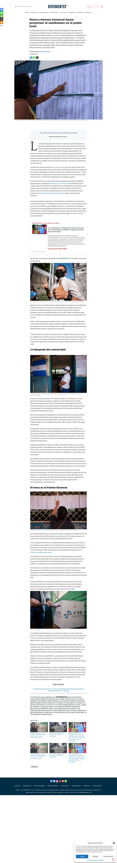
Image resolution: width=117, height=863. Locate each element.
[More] (1, 22)
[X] (1, 19)
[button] (114, 843)
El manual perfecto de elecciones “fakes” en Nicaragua (56, 734)
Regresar (34, 766)
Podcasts (80, 12)
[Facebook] (1, 9)
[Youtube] (63, 781)
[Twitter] (54, 781)
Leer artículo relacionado (57, 248)
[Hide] (0, 25)
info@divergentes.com (85, 792)
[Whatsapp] (1, 12)
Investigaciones (43, 12)
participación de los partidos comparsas (51, 193)
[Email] (1, 16)
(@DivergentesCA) (44, 52)
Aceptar (82, 856)
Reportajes (34, 12)
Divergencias (72, 12)
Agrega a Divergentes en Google (57, 136)
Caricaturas (87, 12)
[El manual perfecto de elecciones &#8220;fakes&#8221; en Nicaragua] (58, 727)
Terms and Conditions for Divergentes (95, 860)
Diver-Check (63, 12)
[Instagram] (57, 781)
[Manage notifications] (113, 859)
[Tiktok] (60, 781)
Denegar (95, 856)
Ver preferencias (108, 856)
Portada (27, 12)
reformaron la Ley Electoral (59, 183)
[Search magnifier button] (102, 7)
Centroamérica (54, 12)
